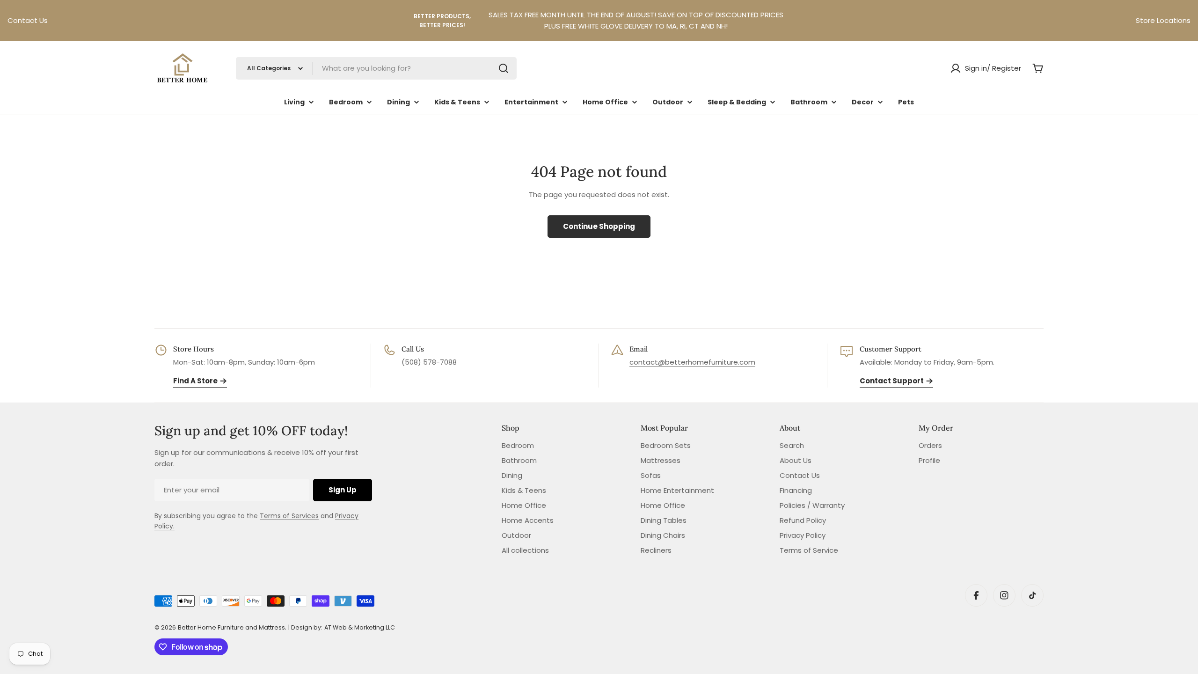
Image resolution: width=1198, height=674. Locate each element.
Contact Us (27, 20)
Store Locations (1163, 20)
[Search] (503, 68)
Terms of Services (289, 515)
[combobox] (376, 68)
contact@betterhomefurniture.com (692, 362)
